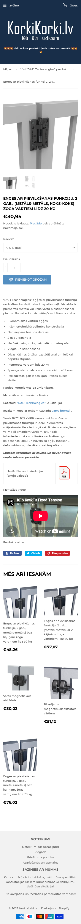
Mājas (7, 69)
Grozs (73, 5)
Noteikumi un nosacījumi (40, 846)
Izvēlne (14, 5)
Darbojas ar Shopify (55, 908)
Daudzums (11, 259)
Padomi (9, 239)
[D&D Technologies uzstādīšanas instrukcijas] (64, 478)
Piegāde (36, 223)
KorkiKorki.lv (28, 908)
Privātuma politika (40, 857)
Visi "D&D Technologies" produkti (44, 69)
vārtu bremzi (61, 410)
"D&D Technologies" (31, 403)
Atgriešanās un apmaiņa (41, 862)
